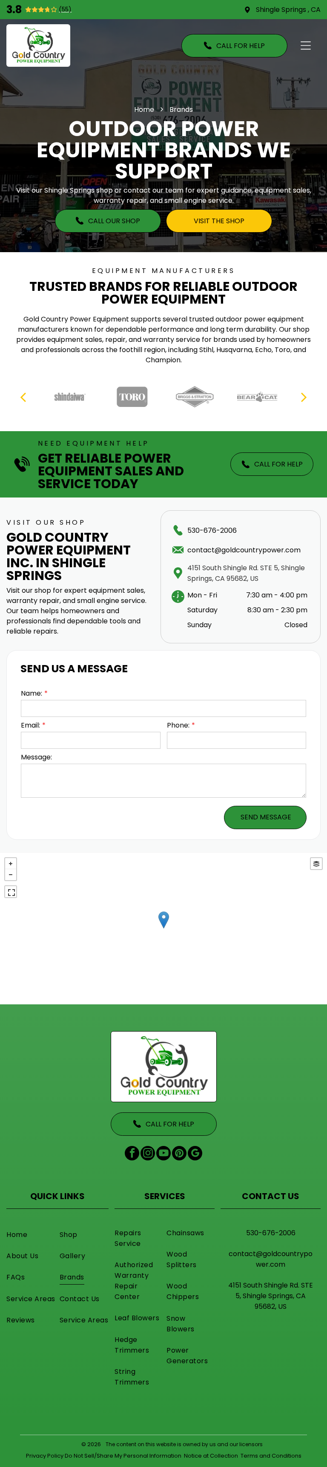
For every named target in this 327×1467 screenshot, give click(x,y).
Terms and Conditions (271, 1456)
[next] (303, 396)
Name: (31, 693)
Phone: (178, 725)
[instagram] (148, 1154)
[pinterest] (179, 1154)
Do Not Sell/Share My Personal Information (123, 1456)
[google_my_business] (195, 1154)
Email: (30, 725)
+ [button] (10, 863)
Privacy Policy (44, 1456)
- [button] (10, 874)
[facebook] (132, 1154)
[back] (23, 396)
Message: (36, 757)
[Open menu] (305, 45)
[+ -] (163, 928)
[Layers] (316, 863)
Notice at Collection (211, 1456)
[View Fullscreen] (10, 891)
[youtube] (163, 1154)
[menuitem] (30, 1234)
